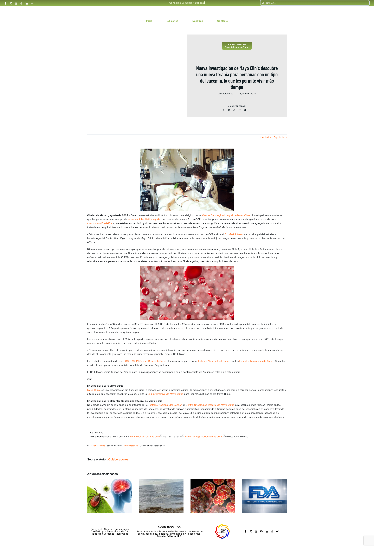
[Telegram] (244, 110)
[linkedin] (27, 3)
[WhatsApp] (239, 110)
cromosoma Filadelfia (99, 223)
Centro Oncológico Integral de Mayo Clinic (226, 215)
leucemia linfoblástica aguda (144, 219)
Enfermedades (131, 446)
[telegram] (277, 531)
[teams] (32, 3)
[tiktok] (21, 3)
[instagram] (16, 3)
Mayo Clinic (94, 390)
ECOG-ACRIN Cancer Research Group (145, 361)
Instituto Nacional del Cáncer (214, 361)
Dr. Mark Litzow (234, 234)
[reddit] (272, 531)
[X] (229, 110)
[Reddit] (234, 110)
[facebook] (5, 3)
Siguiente (279, 137)
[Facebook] (223, 110)
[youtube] (261, 531)
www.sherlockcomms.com (145, 436)
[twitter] (11, 3)
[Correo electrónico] (250, 110)
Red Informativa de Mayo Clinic (165, 393)
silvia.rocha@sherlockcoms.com (203, 436)
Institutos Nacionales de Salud (256, 361)
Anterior (266, 137)
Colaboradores (98, 446)
